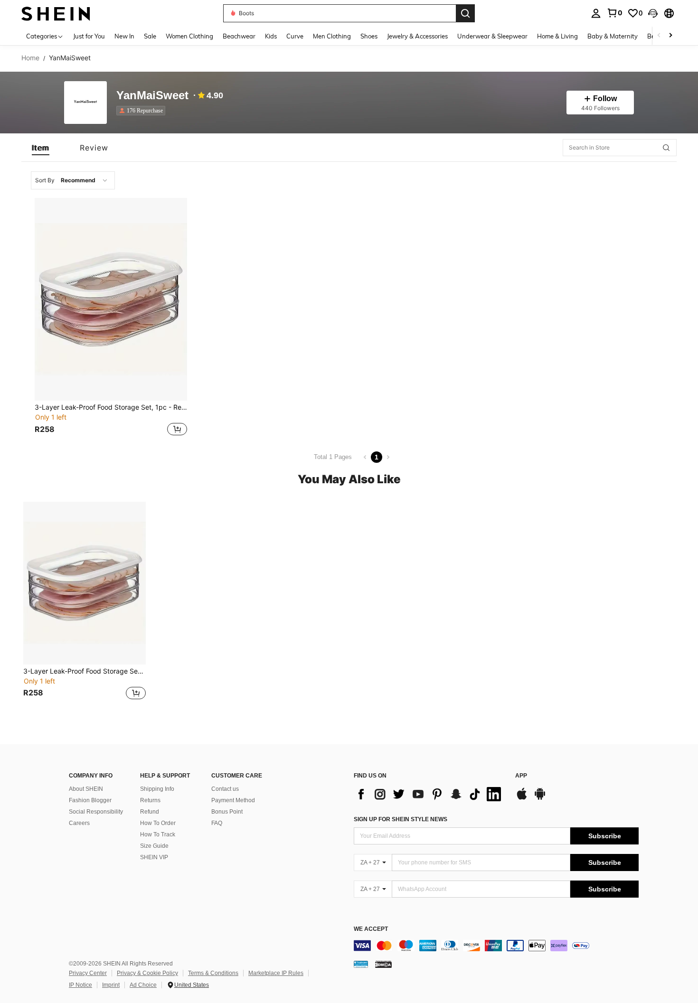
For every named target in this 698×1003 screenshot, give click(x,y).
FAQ (216, 823)
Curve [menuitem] (294, 36)
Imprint (111, 985)
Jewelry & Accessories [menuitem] (417, 36)
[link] (614, 13)
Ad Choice (143, 985)
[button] (653, 13)
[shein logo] (55, 13)
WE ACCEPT (371, 929)
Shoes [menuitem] (368, 36)
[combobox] (72, 180)
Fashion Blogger (90, 800)
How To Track (157, 834)
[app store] (521, 798)
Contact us (225, 789)
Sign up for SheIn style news (400, 819)
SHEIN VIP (154, 857)
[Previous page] (365, 457)
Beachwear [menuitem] (239, 36)
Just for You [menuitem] (89, 36)
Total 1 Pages (333, 456)
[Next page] (388, 457)
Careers (79, 823)
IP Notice (80, 985)
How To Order (158, 823)
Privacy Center (88, 973)
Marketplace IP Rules (275, 973)
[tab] (40, 148)
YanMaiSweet (152, 96)
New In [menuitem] (124, 36)
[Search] (465, 13)
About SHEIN (86, 789)
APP (521, 776)
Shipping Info (157, 789)
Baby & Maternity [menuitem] (612, 36)
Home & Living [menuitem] (557, 36)
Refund (149, 811)
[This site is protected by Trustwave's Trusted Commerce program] (361, 964)
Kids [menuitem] (271, 36)
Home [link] (30, 58)
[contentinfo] (496, 945)
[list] (430, 794)
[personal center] (596, 13)
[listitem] (142, 110)
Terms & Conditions (213, 973)
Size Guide (154, 846)
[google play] (540, 798)
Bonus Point (227, 811)
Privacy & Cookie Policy (147, 973)
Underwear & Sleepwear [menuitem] (492, 36)
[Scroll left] (659, 36)
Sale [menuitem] (150, 36)
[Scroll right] (670, 36)
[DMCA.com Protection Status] (383, 964)
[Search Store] (666, 147)
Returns (150, 800)
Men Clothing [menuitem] (332, 36)
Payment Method (233, 800)
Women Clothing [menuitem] (189, 36)
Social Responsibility (96, 811)
